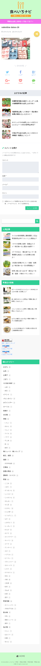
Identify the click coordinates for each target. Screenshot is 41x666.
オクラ (8, 533)
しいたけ (9, 494)
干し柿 (8, 440)
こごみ (8, 483)
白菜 (7, 594)
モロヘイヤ (9, 565)
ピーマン (8, 558)
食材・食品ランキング (8, 343)
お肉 (5, 371)
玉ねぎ (8, 590)
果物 (6, 419)
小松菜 (8, 583)
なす (7, 519)
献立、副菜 (8, 455)
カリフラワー (10, 537)
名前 (4, 176)
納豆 (7, 390)
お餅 (7, 387)
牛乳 (7, 616)
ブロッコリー (10, 561)
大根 (7, 579)
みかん (8, 426)
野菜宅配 (7, 601)
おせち (6, 367)
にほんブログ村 (7, 348)
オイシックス (10, 605)
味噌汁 (6, 411)
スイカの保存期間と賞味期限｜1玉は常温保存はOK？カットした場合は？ (24, 237)
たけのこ (9, 508)
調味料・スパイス (10, 475)
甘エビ (8, 641)
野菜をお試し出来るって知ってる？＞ (20, 21)
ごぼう (6, 379)
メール (5, 184)
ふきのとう (9, 522)
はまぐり (9, 634)
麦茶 (7, 623)
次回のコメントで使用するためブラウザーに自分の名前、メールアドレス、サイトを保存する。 (21, 202)
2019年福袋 (9, 463)
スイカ (8, 433)
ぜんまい (8, 501)
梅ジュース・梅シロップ (12, 451)
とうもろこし (10, 515)
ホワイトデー (9, 402)
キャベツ (9, 540)
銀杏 (7, 448)
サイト (4, 193)
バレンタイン (9, 398)
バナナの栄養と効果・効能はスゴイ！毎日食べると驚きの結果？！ (23, 245)
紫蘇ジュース (10, 620)
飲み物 (6, 612)
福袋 (5, 459)
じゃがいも (9, 497)
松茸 (7, 586)
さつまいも (9, 490)
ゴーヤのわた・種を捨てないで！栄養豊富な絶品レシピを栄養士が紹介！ (24, 254)
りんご (8, 430)
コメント (5, 160)
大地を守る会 (10, 608)
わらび (8, 529)
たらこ (8, 631)
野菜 (6, 479)
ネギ (7, 551)
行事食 (6, 467)
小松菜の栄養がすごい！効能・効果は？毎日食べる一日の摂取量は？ (24, 264)
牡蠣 (7, 638)
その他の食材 (9, 383)
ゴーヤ (8, 544)
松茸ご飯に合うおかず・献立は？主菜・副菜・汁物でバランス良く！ (24, 272)
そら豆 (8, 504)
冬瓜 (7, 576)
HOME (22, 656)
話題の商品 (8, 471)
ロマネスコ (9, 572)
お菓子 (6, 375)
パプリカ (8, 554)
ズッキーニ (9, 547)
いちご (8, 423)
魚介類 (6, 627)
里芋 (7, 597)
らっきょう (9, 526)
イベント (7, 394)
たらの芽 (9, 512)
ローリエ (7, 406)
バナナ (8, 437)
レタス (8, 569)
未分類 (6, 415)
